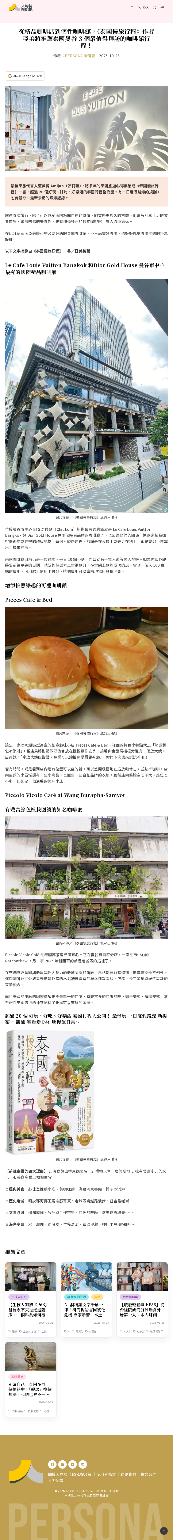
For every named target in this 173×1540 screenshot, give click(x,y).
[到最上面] (164, 1531)
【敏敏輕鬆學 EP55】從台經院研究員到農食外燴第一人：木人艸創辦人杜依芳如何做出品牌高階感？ (142, 1315)
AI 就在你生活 (76, 1297)
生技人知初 (19, 1297)
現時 (97, 1297)
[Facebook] (52, 1464)
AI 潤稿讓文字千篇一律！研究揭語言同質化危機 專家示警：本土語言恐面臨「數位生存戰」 (86, 1312)
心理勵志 (17, 1376)
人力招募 (56, 1480)
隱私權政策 (82, 1474)
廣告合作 (148, 1474)
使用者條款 (106, 1474)
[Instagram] (62, 1464)
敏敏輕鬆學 (130, 1297)
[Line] (82, 1464)
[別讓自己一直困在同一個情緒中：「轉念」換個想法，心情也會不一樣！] (30, 1345)
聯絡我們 (128, 1474)
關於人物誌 (58, 1474)
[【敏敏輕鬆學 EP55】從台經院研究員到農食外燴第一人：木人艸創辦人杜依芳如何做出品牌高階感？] (142, 1265)
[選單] (162, 8)
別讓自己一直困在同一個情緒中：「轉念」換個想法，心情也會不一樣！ (29, 1391)
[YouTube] (72, 1464)
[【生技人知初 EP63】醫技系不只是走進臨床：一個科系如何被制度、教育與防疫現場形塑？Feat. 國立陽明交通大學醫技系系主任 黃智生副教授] (30, 1265)
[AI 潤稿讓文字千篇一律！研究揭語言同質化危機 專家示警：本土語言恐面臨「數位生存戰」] (86, 1265)
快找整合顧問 (86, 1495)
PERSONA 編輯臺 (80, 55)
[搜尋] (154, 7)
